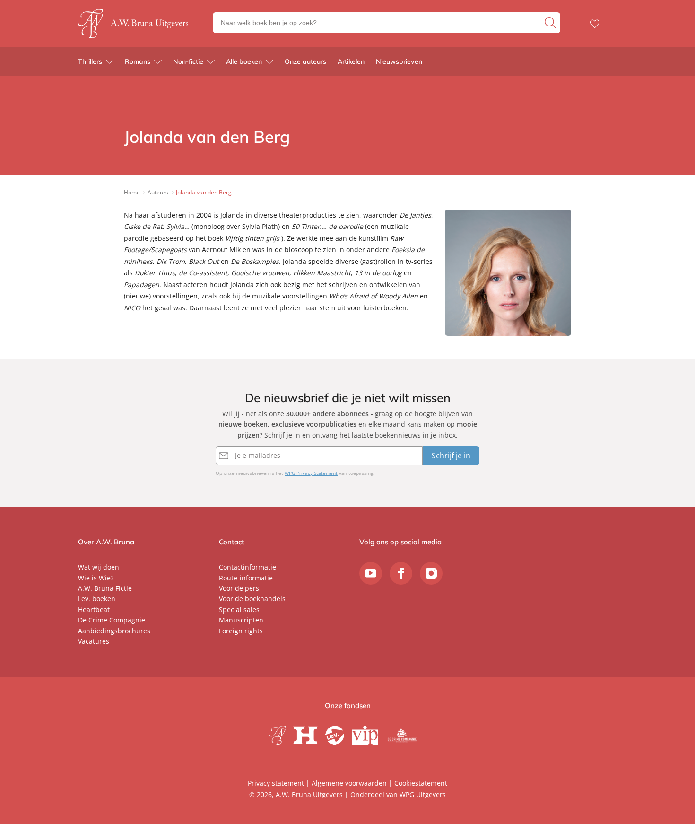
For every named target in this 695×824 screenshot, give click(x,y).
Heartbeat (94, 609)
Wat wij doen (98, 566)
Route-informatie (246, 577)
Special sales (239, 609)
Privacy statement (276, 783)
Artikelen (351, 61)
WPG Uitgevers (423, 794)
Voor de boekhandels (252, 598)
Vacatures (93, 641)
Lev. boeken (96, 598)
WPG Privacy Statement (311, 473)
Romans (137, 61)
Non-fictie (188, 61)
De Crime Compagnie (111, 619)
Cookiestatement (420, 783)
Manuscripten (241, 619)
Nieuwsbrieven (399, 61)
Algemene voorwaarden (349, 783)
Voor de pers (239, 588)
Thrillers (90, 61)
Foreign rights (241, 630)
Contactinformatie (247, 566)
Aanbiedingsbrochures (114, 630)
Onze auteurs (305, 61)
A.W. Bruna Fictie (105, 588)
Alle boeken (244, 61)
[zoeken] (551, 22)
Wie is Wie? (95, 577)
